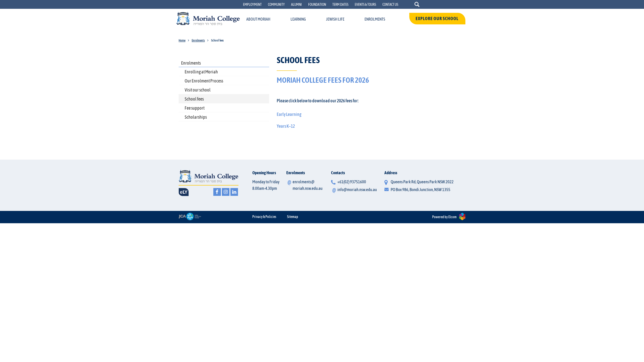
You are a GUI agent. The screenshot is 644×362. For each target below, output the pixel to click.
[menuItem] (258, 19)
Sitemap (292, 217)
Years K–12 (286, 126)
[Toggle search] (417, 4)
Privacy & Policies (264, 217)
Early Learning (289, 114)
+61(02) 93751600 (351, 181)
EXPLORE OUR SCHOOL (437, 18)
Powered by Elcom (444, 217)
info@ (357, 189)
